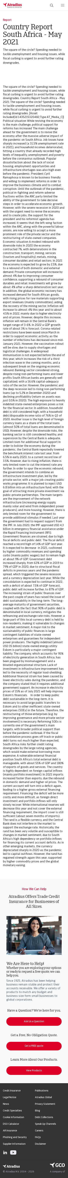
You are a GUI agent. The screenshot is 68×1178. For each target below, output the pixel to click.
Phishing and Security (15, 1137)
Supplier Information (14, 1144)
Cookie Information (13, 1117)
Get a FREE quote (34, 1046)
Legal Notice (9, 1097)
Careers (39, 1130)
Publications (41, 1090)
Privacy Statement (45, 1104)
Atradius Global (43, 1097)
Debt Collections (44, 1117)
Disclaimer (40, 1144)
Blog (37, 1110)
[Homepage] (12, 5)
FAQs (38, 1137)
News (6, 1104)
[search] (52, 5)
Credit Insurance (12, 1090)
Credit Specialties (12, 1110)
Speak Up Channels (45, 1124)
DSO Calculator (11, 1124)
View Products (34, 1070)
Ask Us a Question (34, 1021)
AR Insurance (10, 1130)
